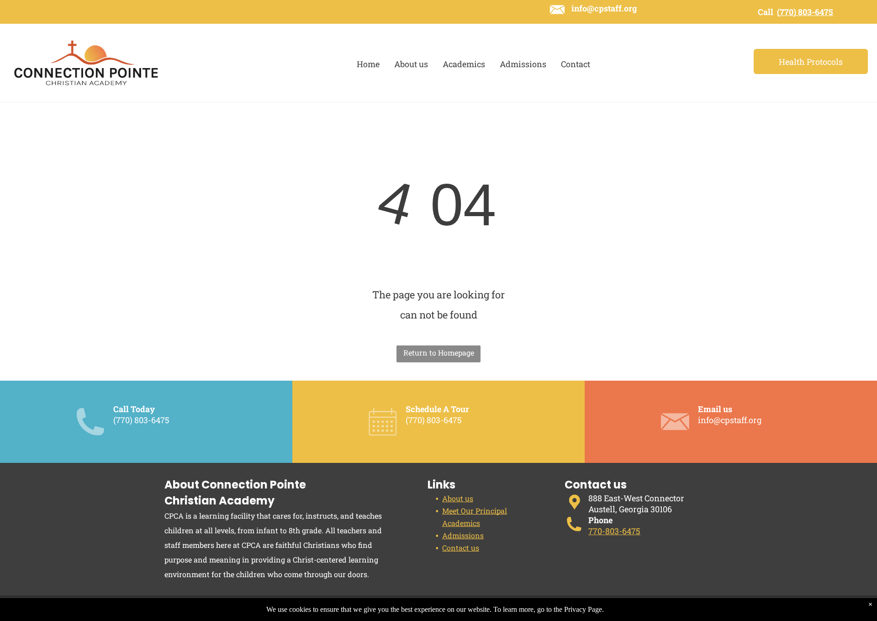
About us (411, 63)
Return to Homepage (438, 352)
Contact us (460, 547)
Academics (464, 63)
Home (368, 63)
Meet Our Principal (474, 510)
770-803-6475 (614, 530)
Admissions (523, 63)
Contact (575, 63)
